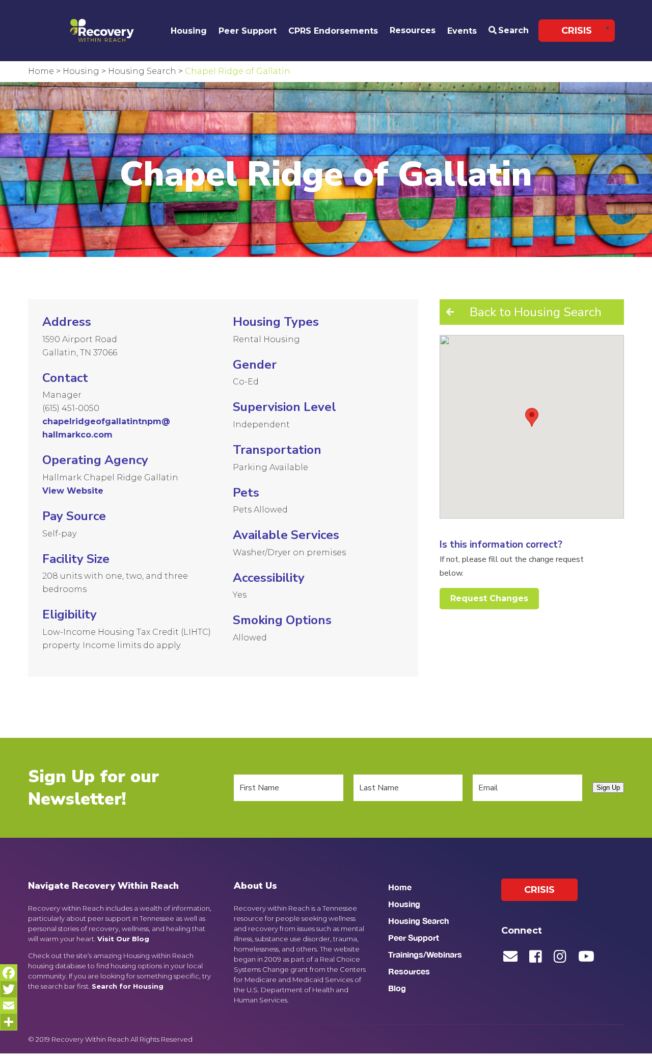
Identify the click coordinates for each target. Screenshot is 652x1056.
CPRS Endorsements (333, 31)
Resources (413, 30)
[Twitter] (9, 989)
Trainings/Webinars (425, 954)
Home (400, 887)
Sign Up (608, 787)
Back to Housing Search (536, 312)
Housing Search (418, 920)
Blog (397, 988)
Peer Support (248, 31)
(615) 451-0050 (70, 408)
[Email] (9, 1005)
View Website (72, 491)
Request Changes (489, 598)
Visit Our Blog (123, 939)
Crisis (576, 30)
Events (462, 31)
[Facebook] (9, 973)
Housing (189, 31)
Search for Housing (128, 986)
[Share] (9, 1022)
